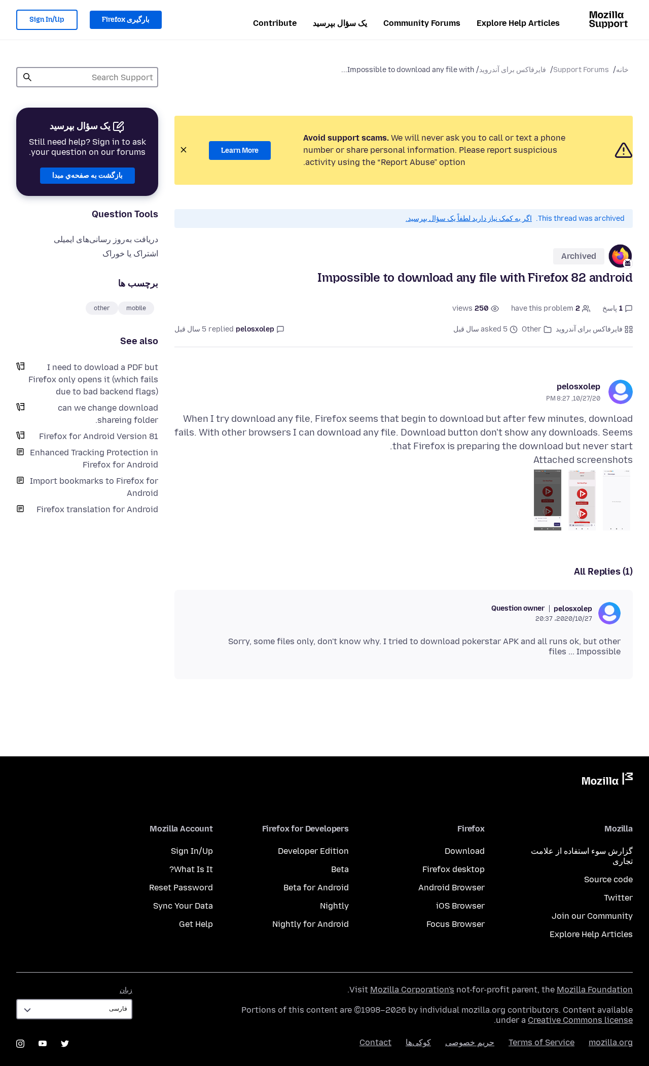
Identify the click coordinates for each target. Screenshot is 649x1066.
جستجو (27, 77)
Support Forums (581, 69)
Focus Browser (455, 924)
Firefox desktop (453, 869)
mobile (136, 308)
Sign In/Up (46, 19)
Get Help (196, 924)
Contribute (275, 23)
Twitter (618, 898)
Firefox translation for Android (97, 509)
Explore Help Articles (518, 23)
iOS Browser (460, 906)
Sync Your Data (183, 906)
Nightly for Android (310, 924)
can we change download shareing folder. (108, 414)
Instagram (20, 1044)
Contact (375, 1042)
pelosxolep (578, 386)
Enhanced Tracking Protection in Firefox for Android (94, 459)
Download (465, 851)
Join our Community (592, 916)
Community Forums (421, 23)
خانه (622, 69)
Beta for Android (316, 887)
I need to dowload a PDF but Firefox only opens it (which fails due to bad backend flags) (93, 379)
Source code (608, 879)
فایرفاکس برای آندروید (512, 69)
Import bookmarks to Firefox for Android (94, 487)
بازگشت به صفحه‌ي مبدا (87, 175)
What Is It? (191, 869)
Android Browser (451, 887)
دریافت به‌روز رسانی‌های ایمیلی (106, 239)
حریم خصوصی (469, 1042)
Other (532, 329)
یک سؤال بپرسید (340, 23)
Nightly (334, 906)
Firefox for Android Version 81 (98, 436)
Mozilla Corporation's (412, 989)
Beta (340, 869)
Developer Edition (313, 851)
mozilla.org (611, 1042)
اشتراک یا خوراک (130, 253)
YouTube (43, 1044)
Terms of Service (541, 1042)
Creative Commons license (580, 1020)
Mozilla (607, 781)
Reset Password (181, 887)
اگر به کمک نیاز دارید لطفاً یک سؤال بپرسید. (469, 218)
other (102, 308)
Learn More (240, 150)
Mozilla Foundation (595, 989)
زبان (126, 990)
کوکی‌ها (418, 1042)
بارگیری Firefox (126, 19)
